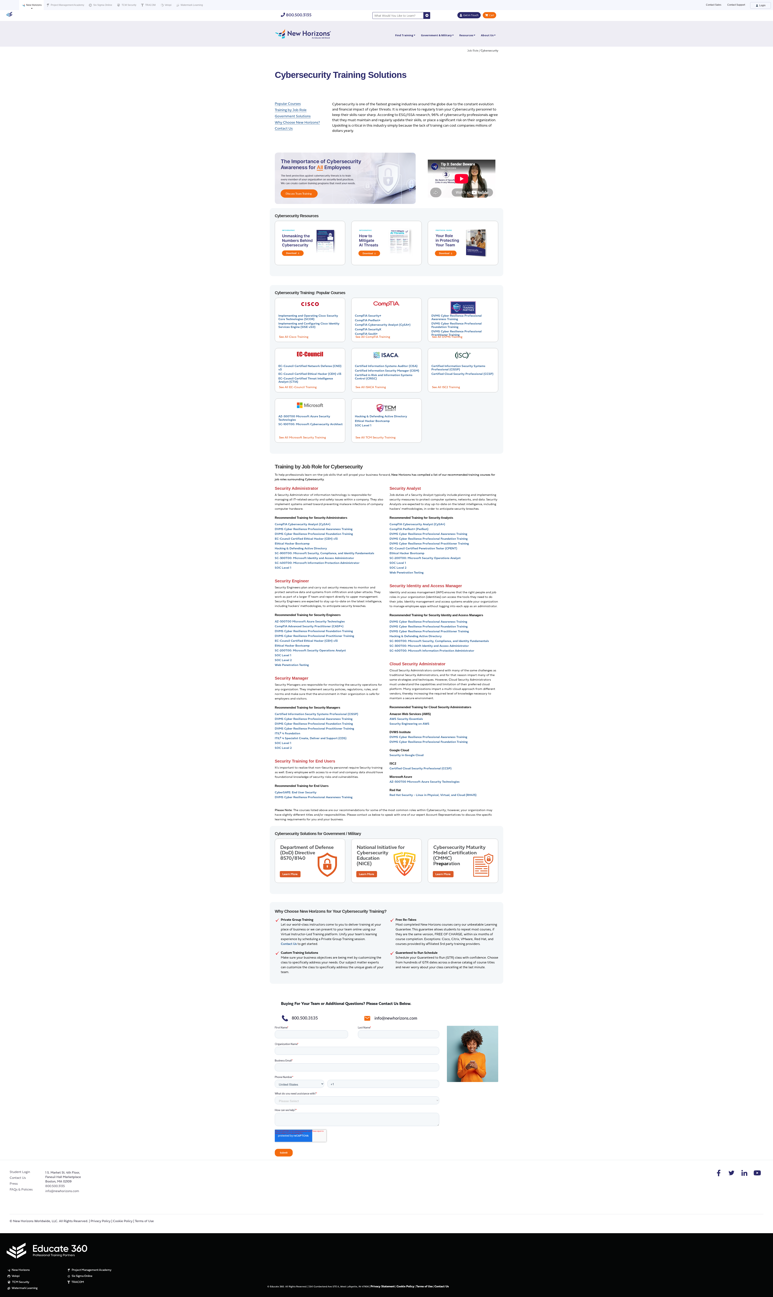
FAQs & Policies (21, 1189)
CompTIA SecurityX (368, 329)
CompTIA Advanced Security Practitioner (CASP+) (309, 626)
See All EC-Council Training (298, 387)
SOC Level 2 (283, 660)
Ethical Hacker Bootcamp (372, 421)
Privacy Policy (101, 1221)
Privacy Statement (383, 1286)
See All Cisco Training (293, 337)
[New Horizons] (303, 33)
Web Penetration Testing (292, 665)
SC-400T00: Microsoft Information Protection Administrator (317, 563)
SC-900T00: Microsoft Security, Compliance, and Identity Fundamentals (324, 553)
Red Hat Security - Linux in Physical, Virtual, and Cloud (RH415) (433, 795)
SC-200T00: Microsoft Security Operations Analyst (310, 650)
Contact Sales (713, 4)
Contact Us (18, 1178)
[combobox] (398, 15)
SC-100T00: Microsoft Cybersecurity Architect (310, 424)
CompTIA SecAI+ (366, 334)
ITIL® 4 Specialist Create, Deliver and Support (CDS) (310, 738)
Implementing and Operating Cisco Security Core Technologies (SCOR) (308, 317)
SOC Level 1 (363, 425)
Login (762, 5)
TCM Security (128, 5)
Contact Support (736, 4)
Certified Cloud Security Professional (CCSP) (462, 374)
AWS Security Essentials (406, 719)
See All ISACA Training (370, 387)
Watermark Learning (191, 5)
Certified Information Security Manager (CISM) (387, 370)
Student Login (20, 1172)
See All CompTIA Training (372, 337)
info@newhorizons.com (62, 1191)
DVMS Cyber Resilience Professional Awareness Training (456, 317)
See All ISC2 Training (446, 387)
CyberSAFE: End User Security (295, 792)
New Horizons (34, 5)
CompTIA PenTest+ (367, 320)
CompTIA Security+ (368, 315)
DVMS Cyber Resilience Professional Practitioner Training (456, 333)
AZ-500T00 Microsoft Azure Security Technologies (310, 621)
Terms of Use (144, 1221)
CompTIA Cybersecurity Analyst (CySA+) (382, 325)
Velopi (168, 5)
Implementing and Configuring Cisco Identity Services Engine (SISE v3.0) (308, 325)
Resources (466, 35)
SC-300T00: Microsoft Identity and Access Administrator (314, 558)
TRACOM (150, 5)
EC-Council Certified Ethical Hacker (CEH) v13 (309, 374)
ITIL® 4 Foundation (287, 733)
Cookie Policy (122, 1221)
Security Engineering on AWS (409, 723)
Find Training (404, 35)
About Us (487, 35)
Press (14, 1183)
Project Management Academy (67, 5)
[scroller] (766, 1292)
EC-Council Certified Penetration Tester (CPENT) (423, 548)
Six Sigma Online (102, 5)
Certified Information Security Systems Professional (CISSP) (458, 368)
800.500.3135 (298, 15)
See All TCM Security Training (375, 437)
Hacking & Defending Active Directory (381, 416)
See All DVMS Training (447, 337)
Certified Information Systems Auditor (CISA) (386, 366)
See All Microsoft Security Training (302, 437)
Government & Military (436, 35)
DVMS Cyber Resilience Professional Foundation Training (456, 325)
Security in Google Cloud (407, 755)
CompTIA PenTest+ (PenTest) (409, 529)
